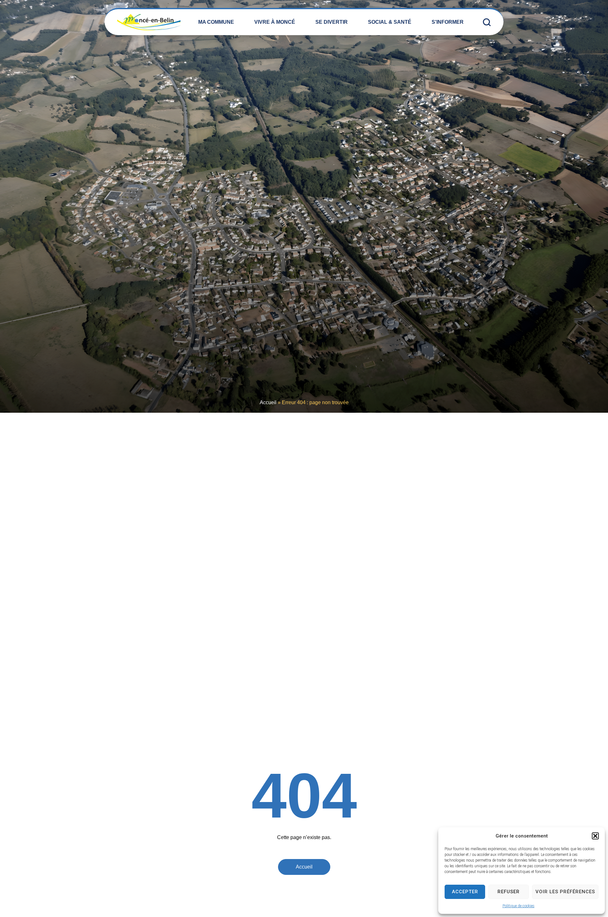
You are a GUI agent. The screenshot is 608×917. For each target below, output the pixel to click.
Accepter (465, 892)
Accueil (268, 402)
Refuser (508, 892)
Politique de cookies (519, 906)
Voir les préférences (565, 892)
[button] (595, 836)
